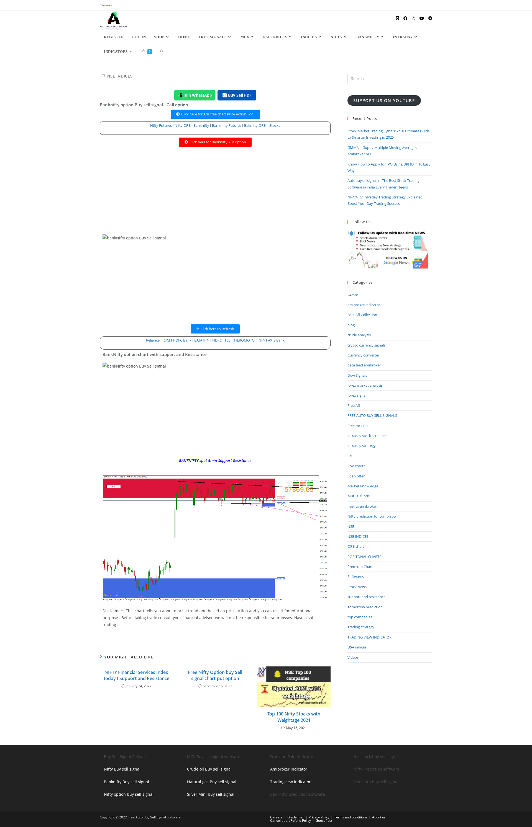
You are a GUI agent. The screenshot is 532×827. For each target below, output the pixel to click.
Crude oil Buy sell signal (209, 769)
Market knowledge (362, 486)
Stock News (357, 586)
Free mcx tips (358, 425)
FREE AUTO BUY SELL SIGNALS (372, 415)
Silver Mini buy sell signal (210, 794)
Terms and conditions (350, 817)
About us (379, 817)
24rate (352, 294)
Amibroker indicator (288, 769)
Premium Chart (360, 566)
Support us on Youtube (384, 100)
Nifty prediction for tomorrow (372, 516)
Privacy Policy (319, 817)
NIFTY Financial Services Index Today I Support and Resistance (136, 675)
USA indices (356, 647)
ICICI (166, 340)
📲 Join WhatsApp (195, 95)
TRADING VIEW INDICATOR (369, 637)
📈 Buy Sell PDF (237, 95)
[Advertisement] (215, 193)
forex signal (356, 395)
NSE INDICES (120, 76)
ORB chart (355, 546)
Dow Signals (357, 375)
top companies (359, 616)
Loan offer (356, 476)
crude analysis (359, 334)
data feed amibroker (364, 365)
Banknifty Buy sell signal (126, 781)
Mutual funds (358, 495)
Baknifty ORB (255, 125)
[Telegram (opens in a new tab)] (430, 18)
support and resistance (366, 596)
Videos (353, 657)
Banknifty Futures (226, 125)
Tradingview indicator (290, 781)
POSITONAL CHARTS (364, 556)
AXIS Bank (276, 340)
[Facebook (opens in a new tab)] (405, 18)
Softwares (355, 576)
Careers (106, 5)
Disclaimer (295, 817)
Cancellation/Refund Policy (290, 820)
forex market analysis (365, 385)
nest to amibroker (362, 506)
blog (351, 324)
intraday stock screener (366, 435)
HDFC (217, 340)
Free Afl (353, 405)
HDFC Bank (182, 340)
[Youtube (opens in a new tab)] (421, 18)
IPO (350, 455)
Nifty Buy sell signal (122, 769)
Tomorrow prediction (365, 606)
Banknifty (201, 125)
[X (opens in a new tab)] (397, 18)
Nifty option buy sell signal (129, 794)
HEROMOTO (244, 340)
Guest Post (324, 820)
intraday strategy (361, 445)
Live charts (356, 465)
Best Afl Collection (362, 314)
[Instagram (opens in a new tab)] (413, 18)
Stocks (274, 125)
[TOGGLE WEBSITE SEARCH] (162, 51)
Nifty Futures (161, 125)
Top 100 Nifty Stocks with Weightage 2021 (293, 717)
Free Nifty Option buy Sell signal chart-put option (215, 675)
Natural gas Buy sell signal (211, 781)
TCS (227, 340)
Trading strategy (360, 626)
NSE (350, 526)
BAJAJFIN (201, 340)
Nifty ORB (183, 125)
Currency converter (363, 355)
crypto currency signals (366, 345)
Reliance (153, 340)
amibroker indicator (363, 304)
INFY (261, 340)
